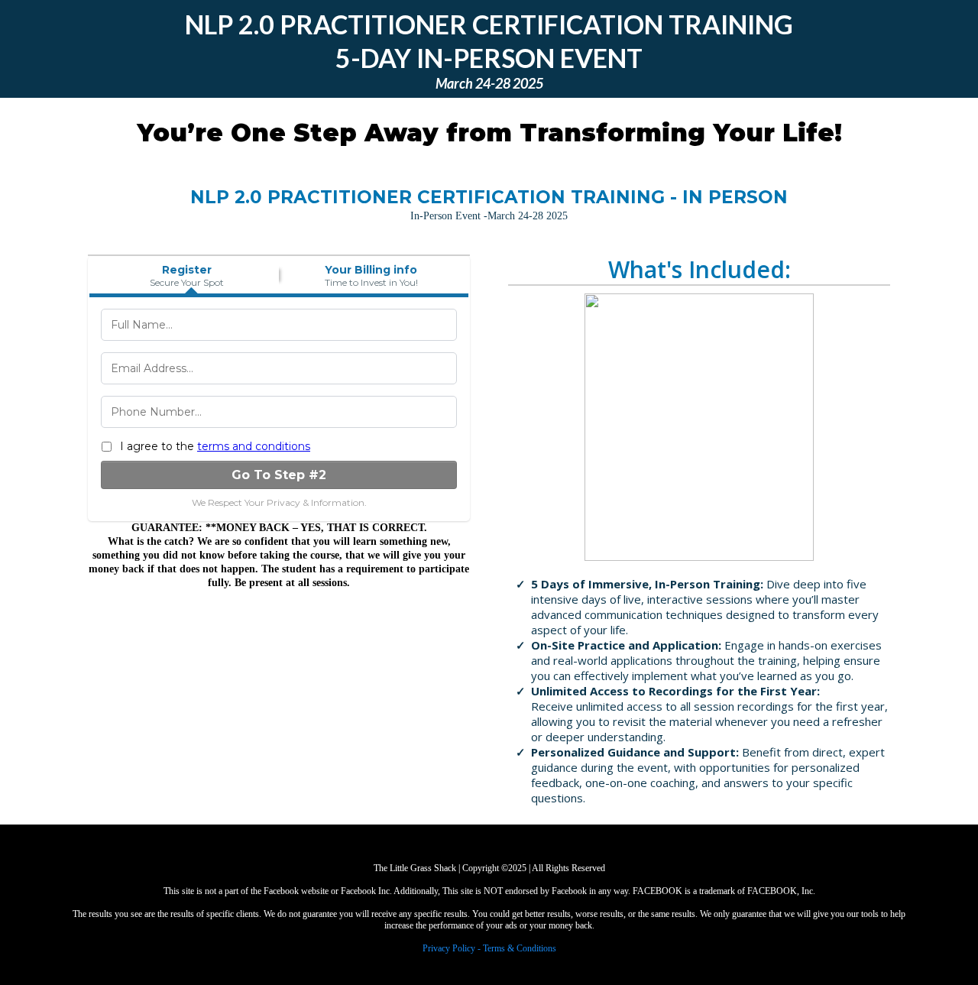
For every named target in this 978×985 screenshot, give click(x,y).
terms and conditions (253, 446)
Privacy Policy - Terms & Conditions (489, 948)
